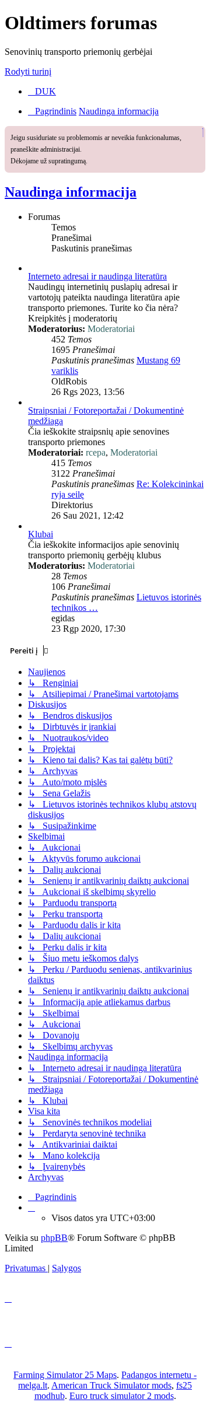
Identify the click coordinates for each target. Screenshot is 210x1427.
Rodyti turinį (28, 71)
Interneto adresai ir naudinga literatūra (97, 276)
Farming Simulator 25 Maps (65, 1375)
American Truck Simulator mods (111, 1385)
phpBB (54, 1238)
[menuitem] (42, 91)
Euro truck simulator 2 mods (121, 1396)
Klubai (40, 534)
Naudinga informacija (70, 192)
